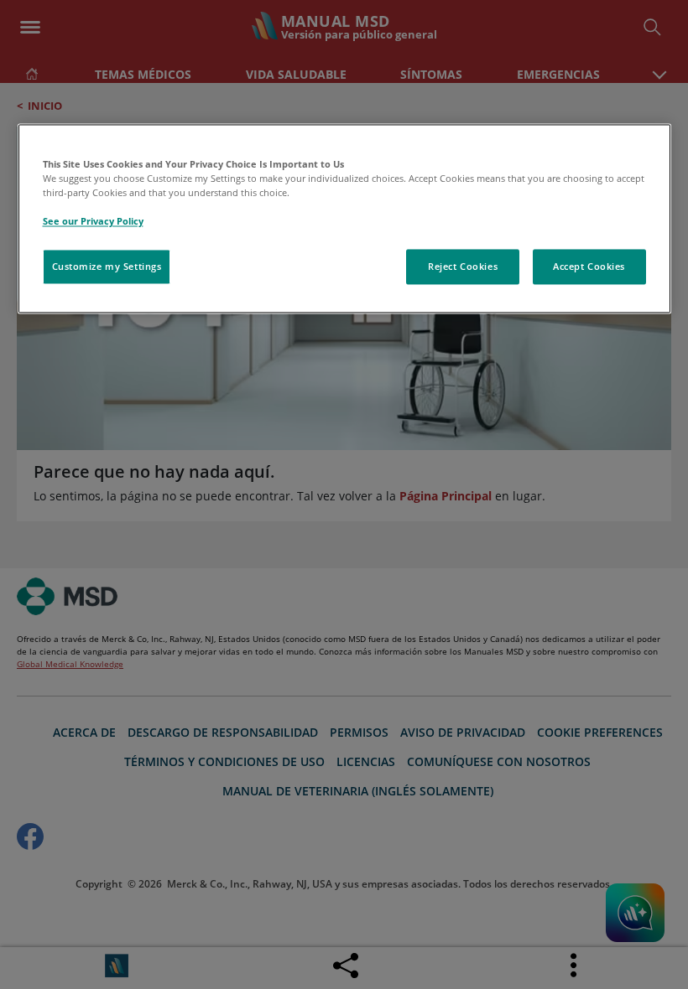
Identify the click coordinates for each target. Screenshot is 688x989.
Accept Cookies (589, 267)
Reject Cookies (463, 267)
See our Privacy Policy (93, 221)
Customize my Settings (107, 267)
